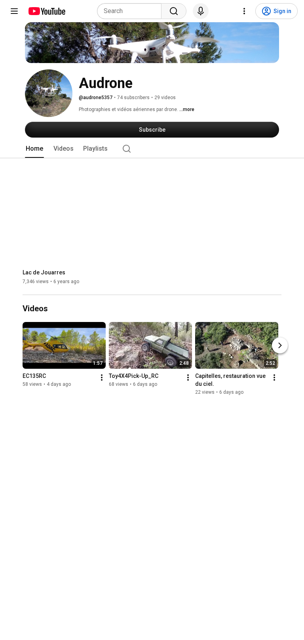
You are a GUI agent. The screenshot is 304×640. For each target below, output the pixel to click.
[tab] (34, 148)
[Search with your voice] (201, 11)
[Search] (173, 11)
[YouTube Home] (46, 11)
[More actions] (102, 378)
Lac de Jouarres (44, 272)
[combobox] (132, 11)
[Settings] (244, 11)
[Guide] (14, 11)
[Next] (280, 346)
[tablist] (152, 148)
